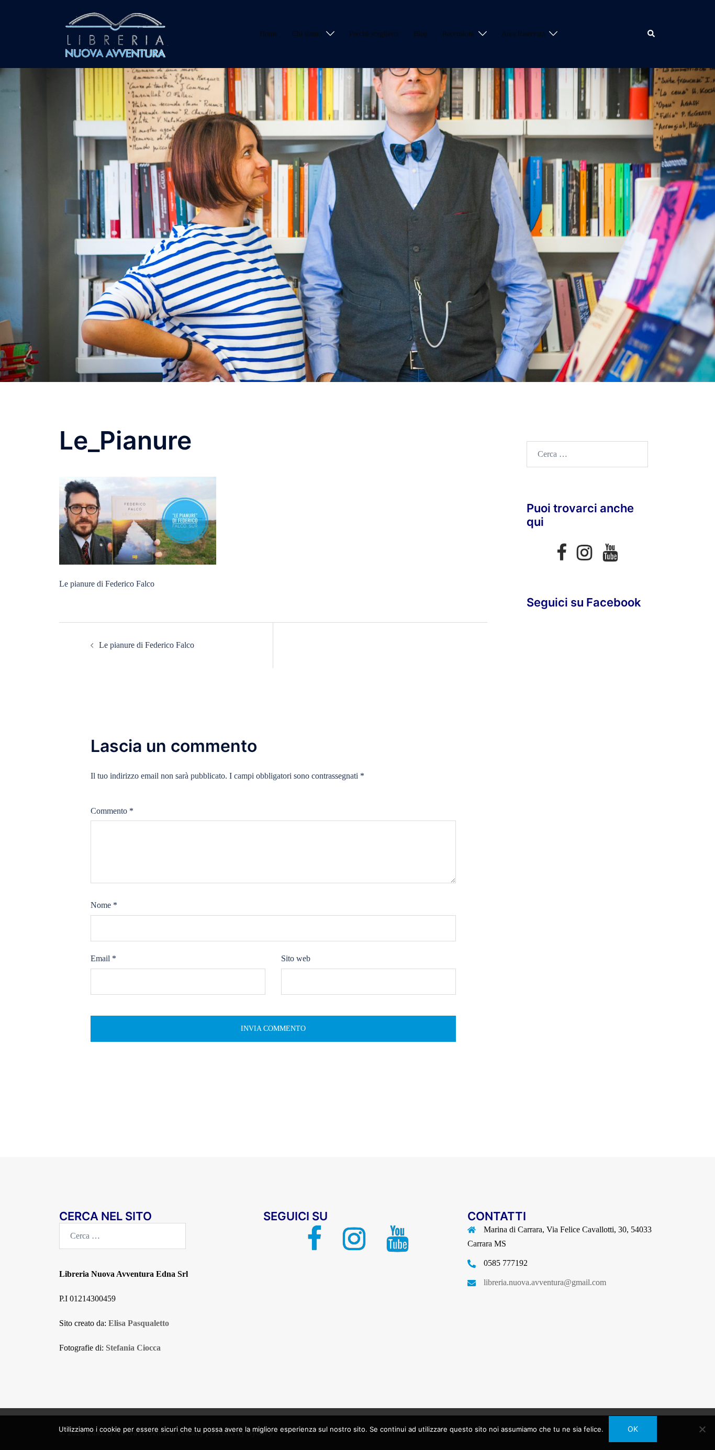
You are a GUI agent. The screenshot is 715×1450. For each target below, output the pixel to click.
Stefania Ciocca (133, 1347)
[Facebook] (561, 556)
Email (103, 958)
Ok (633, 1428)
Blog (421, 34)
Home (268, 34)
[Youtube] (610, 556)
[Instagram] (584, 556)
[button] (651, 34)
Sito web (295, 958)
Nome (104, 905)
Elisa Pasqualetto (138, 1323)
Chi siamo (307, 34)
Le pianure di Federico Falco (146, 644)
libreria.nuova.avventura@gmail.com (545, 1282)
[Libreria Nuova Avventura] (114, 33)
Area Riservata (523, 34)
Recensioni (458, 34)
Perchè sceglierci (374, 34)
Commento (112, 810)
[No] (702, 1429)
